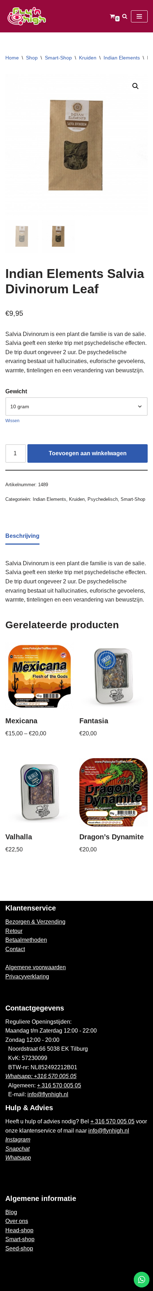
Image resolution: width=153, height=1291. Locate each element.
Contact (15, 949)
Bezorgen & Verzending (35, 922)
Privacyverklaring (27, 977)
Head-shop (19, 1230)
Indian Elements (122, 58)
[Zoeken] (124, 16)
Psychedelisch (103, 499)
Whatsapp (18, 1158)
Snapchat (17, 1149)
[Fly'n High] (26, 16)
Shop (32, 58)
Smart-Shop (58, 58)
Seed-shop (19, 1248)
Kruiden (87, 58)
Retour (13, 931)
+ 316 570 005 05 (59, 1085)
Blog (11, 1212)
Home (12, 58)
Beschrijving (22, 536)
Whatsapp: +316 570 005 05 (40, 1076)
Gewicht (16, 391)
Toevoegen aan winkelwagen (88, 453)
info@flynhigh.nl (47, 1094)
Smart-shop (20, 1239)
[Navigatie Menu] (139, 16)
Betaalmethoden (26, 940)
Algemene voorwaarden (35, 967)
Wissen (12, 420)
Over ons (16, 1221)
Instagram (17, 1140)
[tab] (22, 537)
